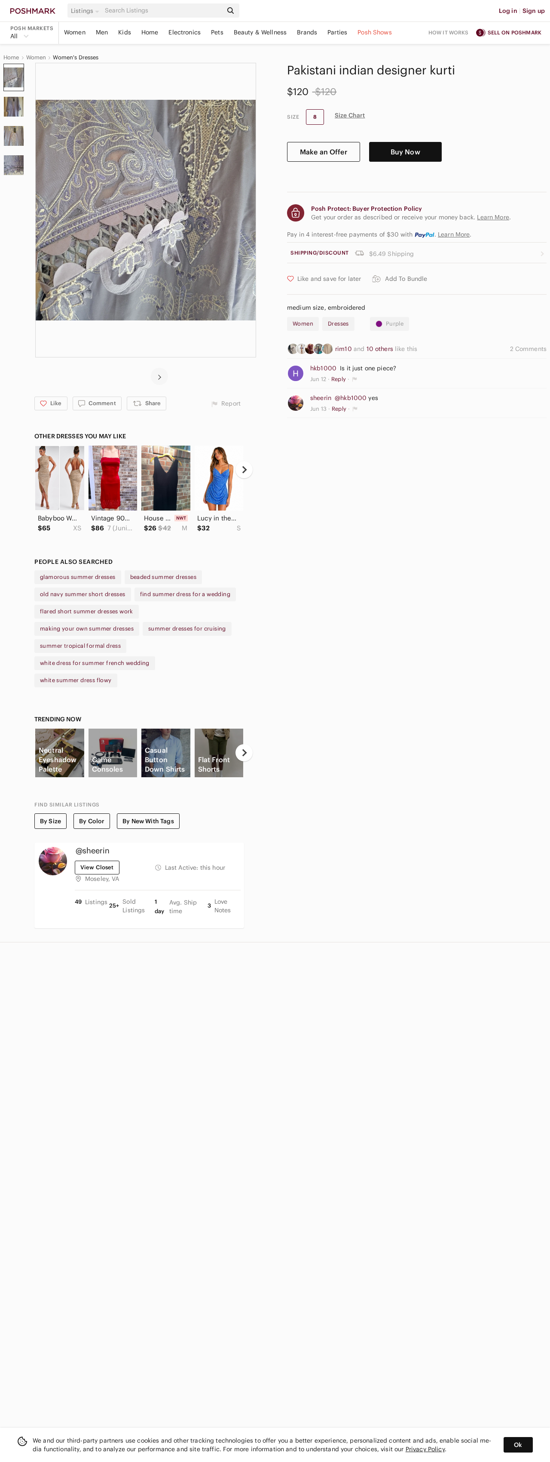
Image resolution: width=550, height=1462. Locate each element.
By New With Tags (148, 821)
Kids (124, 32)
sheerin (320, 398)
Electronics (184, 32)
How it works (448, 32)
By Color (91, 821)
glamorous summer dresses (78, 577)
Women (75, 32)
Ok (518, 1445)
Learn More (454, 234)
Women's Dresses (75, 57)
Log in (508, 11)
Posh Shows (375, 32)
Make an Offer (323, 152)
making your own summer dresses (87, 628)
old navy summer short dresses (82, 594)
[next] (159, 376)
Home (150, 32)
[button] (86, 10)
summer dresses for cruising (187, 628)
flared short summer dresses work (86, 611)
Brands (307, 32)
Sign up (533, 11)
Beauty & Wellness (260, 32)
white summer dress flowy (76, 680)
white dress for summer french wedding (95, 663)
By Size (50, 821)
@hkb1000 (351, 398)
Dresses (338, 323)
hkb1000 (323, 368)
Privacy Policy (425, 1449)
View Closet (97, 867)
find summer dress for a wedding (185, 594)
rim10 (344, 349)
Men (102, 32)
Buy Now (405, 152)
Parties (337, 32)
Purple (394, 323)
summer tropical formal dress (80, 645)
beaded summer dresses (163, 577)
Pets (217, 32)
